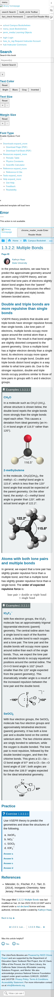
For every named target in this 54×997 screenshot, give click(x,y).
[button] (10, 186)
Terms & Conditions (39, 979)
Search (6, 993)
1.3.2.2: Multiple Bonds (28, 899)
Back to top (7, 918)
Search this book (8, 55)
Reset (5, 85)
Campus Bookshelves (38, 240)
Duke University (19, 263)
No (17, 944)
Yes (7, 944)
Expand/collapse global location (50, 240)
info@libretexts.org (15, 985)
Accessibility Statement (12, 982)
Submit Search (9, 65)
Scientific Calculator (15, 165)
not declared (23, 906)
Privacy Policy (21, 979)
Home (15, 240)
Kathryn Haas (18, 259)
